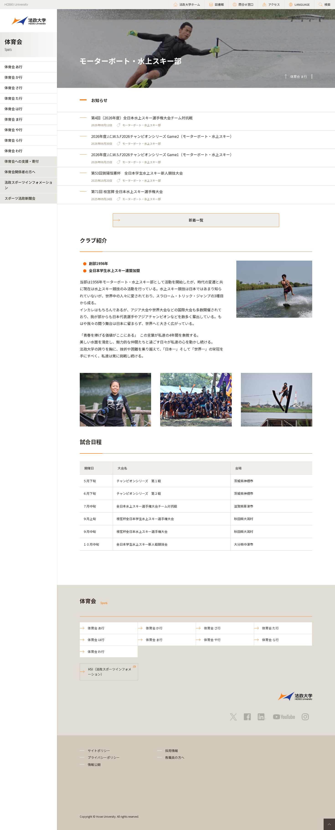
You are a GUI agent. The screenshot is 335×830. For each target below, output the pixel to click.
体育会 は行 (13, 108)
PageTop (329, 824)
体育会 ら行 (13, 140)
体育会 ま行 (13, 119)
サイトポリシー (99, 750)
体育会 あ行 (13, 66)
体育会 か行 (13, 77)
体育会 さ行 (13, 87)
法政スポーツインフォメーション (28, 185)
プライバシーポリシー (104, 757)
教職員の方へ (174, 757)
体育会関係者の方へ (20, 171)
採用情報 (171, 750)
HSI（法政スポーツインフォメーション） (109, 671)
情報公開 (94, 764)
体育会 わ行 (13, 150)
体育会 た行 (13, 98)
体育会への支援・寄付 (22, 161)
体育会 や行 (13, 129)
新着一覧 (196, 220)
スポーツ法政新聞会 (20, 198)
